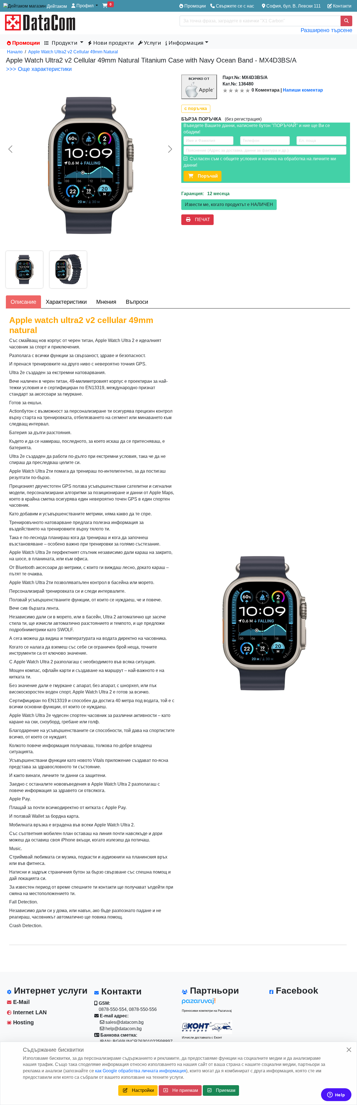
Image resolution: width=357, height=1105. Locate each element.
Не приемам (183, 1090)
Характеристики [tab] (66, 302)
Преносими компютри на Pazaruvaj (206, 1010)
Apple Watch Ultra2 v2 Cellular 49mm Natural (73, 51)
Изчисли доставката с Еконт (202, 1037)
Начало (15, 51)
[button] (84, 6)
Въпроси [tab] (137, 302)
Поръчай (205, 176)
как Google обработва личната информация (140, 1070)
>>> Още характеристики (39, 69)
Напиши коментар (303, 90)
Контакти (341, 6)
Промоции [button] (25, 42)
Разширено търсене (326, 30)
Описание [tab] (23, 302)
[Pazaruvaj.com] (207, 1002)
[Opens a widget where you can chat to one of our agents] (336, 1095)
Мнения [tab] (106, 302)
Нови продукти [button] (113, 42)
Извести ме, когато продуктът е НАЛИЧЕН (229, 204)
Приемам (223, 1090)
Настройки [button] (140, 1090)
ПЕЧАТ (200, 219)
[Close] (349, 1049)
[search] (346, 21)
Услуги (152, 42)
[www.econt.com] (207, 1027)
